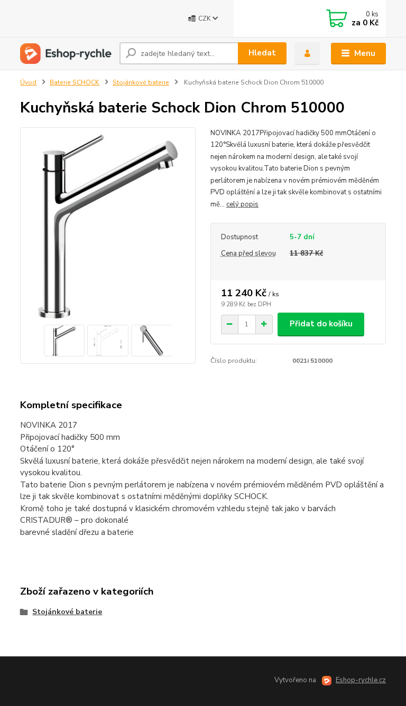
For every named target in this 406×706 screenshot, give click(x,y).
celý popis (242, 204)
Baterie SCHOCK (74, 82)
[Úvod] (66, 53)
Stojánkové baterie (141, 82)
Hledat (262, 53)
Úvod (28, 82)
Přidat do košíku (321, 323)
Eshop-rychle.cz (361, 680)
